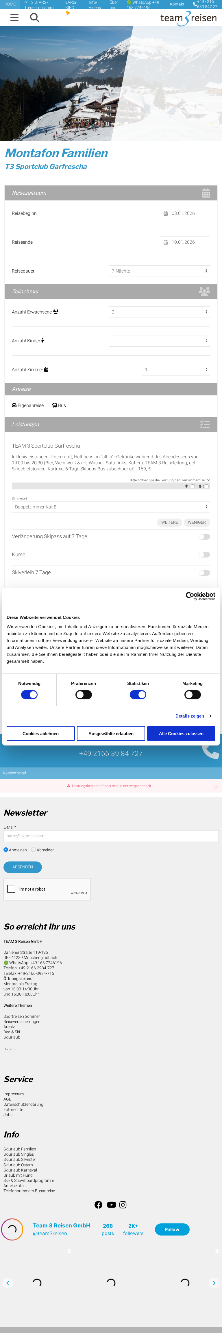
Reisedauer (23, 271)
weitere (169, 522)
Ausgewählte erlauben (111, 733)
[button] (14, 18)
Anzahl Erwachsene (32, 312)
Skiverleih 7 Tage (31, 573)
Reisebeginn (24, 214)
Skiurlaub (11, 1037)
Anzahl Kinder (26, 341)
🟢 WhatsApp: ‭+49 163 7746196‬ (32, 963)
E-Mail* (9, 827)
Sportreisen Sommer (21, 1016)
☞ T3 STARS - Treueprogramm (38, 5)
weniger (197, 522)
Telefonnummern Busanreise (29, 1191)
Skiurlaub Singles (18, 1154)
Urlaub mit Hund (18, 1175)
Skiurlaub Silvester (19, 1159)
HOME (10, 4)
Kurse (18, 555)
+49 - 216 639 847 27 (207, 4)
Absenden (22, 867)
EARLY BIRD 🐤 (71, 7)
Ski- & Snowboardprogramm (28, 1181)
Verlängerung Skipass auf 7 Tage (49, 536)
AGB (7, 1099)
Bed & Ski (11, 1032)
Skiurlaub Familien (19, 1149)
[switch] (83, 694)
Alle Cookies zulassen (181, 733)
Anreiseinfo (13, 1186)
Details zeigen (189, 716)
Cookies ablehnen (41, 733)
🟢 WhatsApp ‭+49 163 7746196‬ (143, 5)
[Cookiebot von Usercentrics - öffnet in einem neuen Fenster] (190, 596)
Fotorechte (13, 1110)
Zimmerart (19, 499)
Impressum (13, 1094)
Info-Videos (95, 5)
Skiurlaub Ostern (18, 1165)
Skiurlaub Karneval (20, 1170)
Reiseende (22, 242)
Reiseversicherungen (21, 1022)
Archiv (9, 1027)
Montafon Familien (55, 153)
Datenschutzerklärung (23, 1104)
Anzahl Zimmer (28, 370)
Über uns (114, 5)
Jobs (7, 1115)
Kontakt (177, 4)
